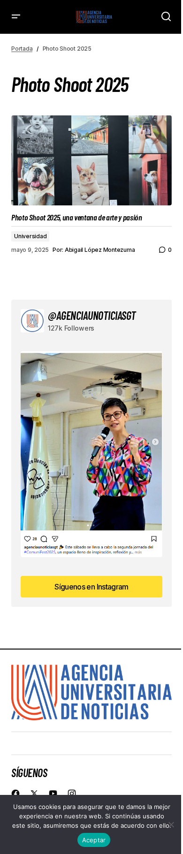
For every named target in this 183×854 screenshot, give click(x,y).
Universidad (30, 236)
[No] (171, 824)
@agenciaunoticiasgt (92, 315)
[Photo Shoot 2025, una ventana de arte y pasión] (91, 160)
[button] (16, 17)
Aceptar (94, 840)
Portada (21, 48)
